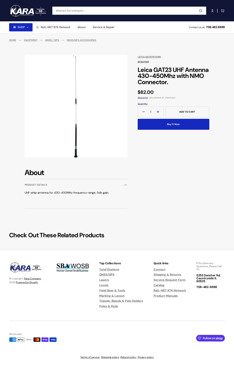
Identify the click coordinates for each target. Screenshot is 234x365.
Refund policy (128, 357)
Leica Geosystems (149, 56)
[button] (212, 11)
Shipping (143, 97)
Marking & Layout (111, 296)
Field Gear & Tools (112, 290)
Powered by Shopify (27, 282)
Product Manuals (166, 296)
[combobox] (129, 11)
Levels (104, 285)
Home (12, 40)
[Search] (201, 11)
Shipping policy (110, 357)
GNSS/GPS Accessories (81, 40)
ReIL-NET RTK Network (170, 290)
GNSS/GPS (106, 274)
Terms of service (90, 357)
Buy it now (173, 124)
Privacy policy (146, 357)
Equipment (31, 40)
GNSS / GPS (52, 40)
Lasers (104, 280)
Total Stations (109, 269)
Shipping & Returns (167, 274)
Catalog (159, 285)
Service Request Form (170, 280)
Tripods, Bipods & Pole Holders (121, 301)
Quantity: (143, 104)
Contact (159, 269)
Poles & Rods (108, 306)
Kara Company (32, 278)
